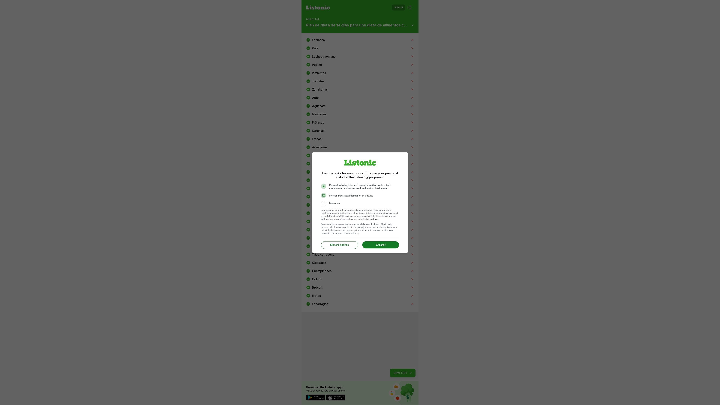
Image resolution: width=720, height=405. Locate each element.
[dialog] (360, 202)
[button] (360, 203)
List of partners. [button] (371, 219)
